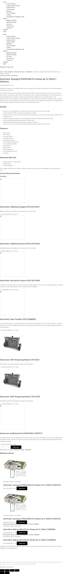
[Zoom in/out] (2, 570)
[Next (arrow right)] (7, 573)
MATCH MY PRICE (11, 22)
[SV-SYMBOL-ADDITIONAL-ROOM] (12, 202)
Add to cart (16, 447)
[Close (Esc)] (17, 570)
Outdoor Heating (11, 3)
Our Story (9, 24)
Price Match (3, 176)
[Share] (12, 570)
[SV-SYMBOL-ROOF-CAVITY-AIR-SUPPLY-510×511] (12, 276)
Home (1, 71)
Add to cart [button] (22, 488)
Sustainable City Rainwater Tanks (15, 16)
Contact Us (10, 28)
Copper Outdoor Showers (13, 5)
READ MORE (32, 564)
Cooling (8, 15)
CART (4, 31)
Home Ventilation (11, 13)
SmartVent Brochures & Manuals (10, 173)
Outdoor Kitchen (11, 7)
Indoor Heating (10, 9)
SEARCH (5, 29)
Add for (10, 214)
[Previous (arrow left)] (2, 573)
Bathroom (9, 11)
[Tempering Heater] (12, 355)
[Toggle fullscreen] (7, 570)
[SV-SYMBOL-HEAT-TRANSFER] (12, 314)
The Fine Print (10, 26)
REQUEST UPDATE (11, 20)
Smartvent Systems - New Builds (23, 71)
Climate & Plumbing (26, 562)
